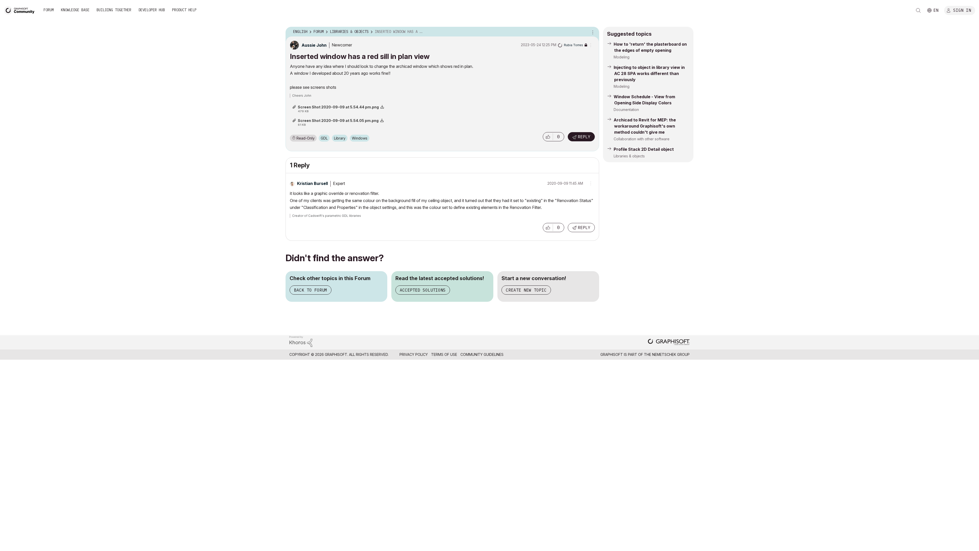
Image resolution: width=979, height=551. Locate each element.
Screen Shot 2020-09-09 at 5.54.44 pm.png (338, 107)
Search (918, 10)
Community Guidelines (482, 354)
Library (339, 138)
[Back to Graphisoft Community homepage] (21, 10)
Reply (584, 136)
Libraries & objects (629, 156)
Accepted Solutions (423, 290)
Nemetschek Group (671, 354)
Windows (359, 138)
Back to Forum (310, 290)
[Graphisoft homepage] (669, 342)
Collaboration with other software (641, 139)
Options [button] (592, 32)
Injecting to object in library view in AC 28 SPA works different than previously (649, 73)
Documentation (626, 109)
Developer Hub (151, 10)
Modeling (621, 57)
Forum (49, 10)
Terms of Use (444, 354)
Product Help (184, 10)
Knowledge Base (75, 10)
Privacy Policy (414, 354)
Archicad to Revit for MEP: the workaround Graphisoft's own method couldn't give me (645, 126)
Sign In (962, 9)
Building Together (114, 10)
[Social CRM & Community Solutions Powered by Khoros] (300, 341)
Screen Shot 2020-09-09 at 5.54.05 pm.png (338, 120)
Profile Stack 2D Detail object (644, 149)
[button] (548, 136)
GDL (324, 138)
